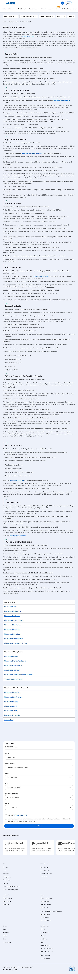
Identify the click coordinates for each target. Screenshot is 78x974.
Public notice (7, 880)
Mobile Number (10, 763)
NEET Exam (44, 936)
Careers (5, 883)
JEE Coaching (7, 901)
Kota (4, 929)
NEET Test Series (45, 914)
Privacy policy (7, 877)
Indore (5, 936)
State (7, 803)
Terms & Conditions (46, 873)
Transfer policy (45, 870)
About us (5, 867)
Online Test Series (46, 908)
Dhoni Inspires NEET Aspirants (11, 886)
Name (7, 753)
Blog (4, 870)
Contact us (44, 877)
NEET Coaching (7, 898)
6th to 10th (6, 904)
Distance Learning (46, 904)
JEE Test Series (45, 917)
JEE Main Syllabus (45, 958)
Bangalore (6, 932)
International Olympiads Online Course (51, 911)
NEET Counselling (45, 955)
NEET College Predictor (47, 952)
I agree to (10, 815)
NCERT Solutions (45, 945)
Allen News (6, 873)
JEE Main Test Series (46, 921)
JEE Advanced (44, 932)
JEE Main (43, 929)
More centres (7, 942)
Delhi (4, 939)
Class (7, 773)
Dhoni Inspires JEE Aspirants (11, 889)
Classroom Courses (8, 9)
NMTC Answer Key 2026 (47, 948)
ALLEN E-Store (65, 9)
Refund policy (44, 867)
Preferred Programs (11, 793)
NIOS (42, 942)
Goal (6, 783)
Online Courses (45, 901)
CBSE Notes (44, 939)
